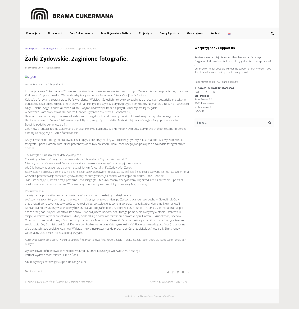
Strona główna (32, 48)
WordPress (169, 296)
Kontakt (215, 33)
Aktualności (55, 33)
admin (56, 67)
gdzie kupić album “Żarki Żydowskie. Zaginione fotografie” (60, 282)
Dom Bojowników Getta (114, 33)
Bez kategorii (49, 48)
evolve (128, 296)
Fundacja (31, 33)
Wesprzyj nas (195, 33)
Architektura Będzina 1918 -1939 (168, 282)
